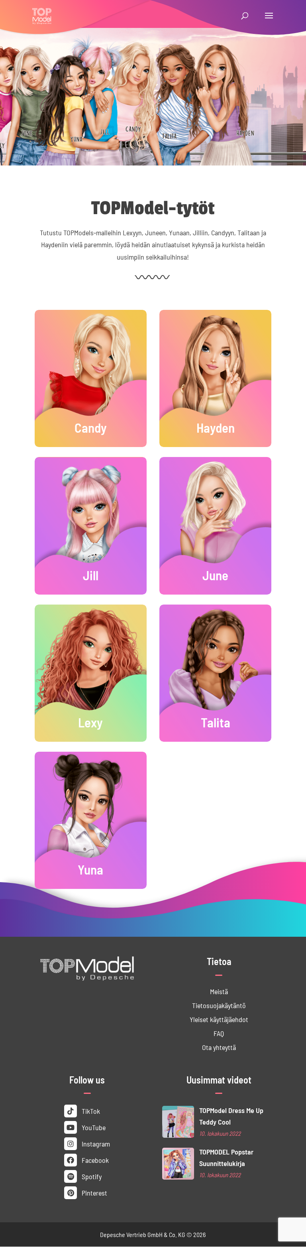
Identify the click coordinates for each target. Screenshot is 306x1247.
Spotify (91, 1176)
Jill (90, 574)
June (215, 574)
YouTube (93, 1127)
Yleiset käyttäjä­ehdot (219, 1019)
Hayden (215, 426)
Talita (215, 721)
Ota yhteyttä (219, 1047)
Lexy (90, 721)
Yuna (90, 868)
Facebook (94, 1159)
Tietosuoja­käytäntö (219, 1005)
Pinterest (93, 1192)
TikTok (90, 1110)
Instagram (95, 1143)
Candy (91, 426)
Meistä (219, 991)
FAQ (219, 1033)
